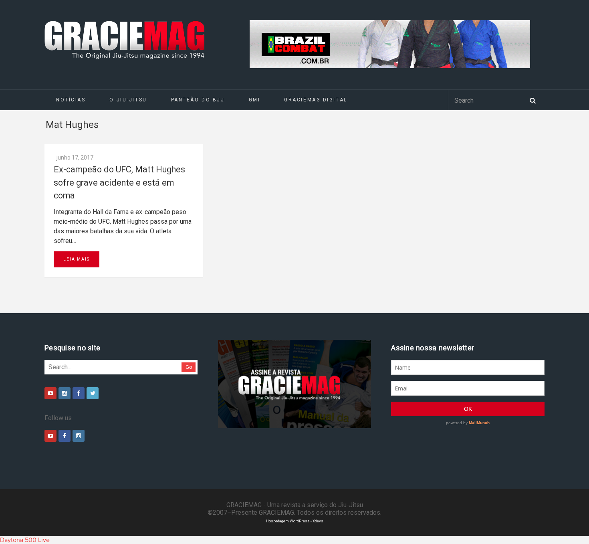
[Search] (532, 100)
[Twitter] (93, 393)
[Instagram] (64, 393)
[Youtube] (50, 393)
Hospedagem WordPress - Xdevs (294, 521)
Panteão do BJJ (198, 100)
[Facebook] (79, 393)
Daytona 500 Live (25, 540)
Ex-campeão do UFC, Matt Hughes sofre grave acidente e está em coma (119, 182)
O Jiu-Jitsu (128, 100)
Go (189, 367)
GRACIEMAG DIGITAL (315, 100)
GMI (254, 100)
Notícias (70, 100)
